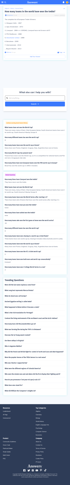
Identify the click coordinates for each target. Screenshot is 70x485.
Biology (38, 418)
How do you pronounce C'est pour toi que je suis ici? (22, 380)
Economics (39, 435)
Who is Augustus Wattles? (13, 346)
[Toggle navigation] (2, 2)
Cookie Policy (39, 458)
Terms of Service (40, 448)
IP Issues (38, 462)
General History (19, 8)
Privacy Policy (40, 452)
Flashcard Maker (8, 448)
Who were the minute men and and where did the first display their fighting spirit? (32, 374)
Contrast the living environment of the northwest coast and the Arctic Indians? (31, 318)
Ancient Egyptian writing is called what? (18, 302)
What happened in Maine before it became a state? (22, 307)
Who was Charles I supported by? (16, 363)
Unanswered (6, 418)
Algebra (38, 411)
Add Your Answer (35, 56)
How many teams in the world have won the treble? (30, 11)
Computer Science (41, 431)
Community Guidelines (9, 441)
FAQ (4, 458)
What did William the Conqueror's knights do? (20, 391)
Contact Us (39, 445)
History (12, 8)
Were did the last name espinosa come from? (20, 285)
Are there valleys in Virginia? (14, 341)
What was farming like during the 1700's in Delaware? (23, 329)
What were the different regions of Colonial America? (23, 368)
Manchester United (12, 38)
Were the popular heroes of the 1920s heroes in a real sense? (25, 357)
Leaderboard (6, 411)
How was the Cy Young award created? (18, 335)
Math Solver (6, 455)
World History (40, 421)
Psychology (39, 428)
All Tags (5, 414)
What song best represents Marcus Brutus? (19, 290)
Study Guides (7, 452)
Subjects (7, 8)
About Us (38, 441)
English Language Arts (42, 425)
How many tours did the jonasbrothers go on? (20, 324)
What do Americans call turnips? (16, 296)
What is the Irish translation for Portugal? (19, 313)
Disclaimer (39, 455)
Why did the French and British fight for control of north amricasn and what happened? (34, 352)
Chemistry (39, 414)
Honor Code (6, 445)
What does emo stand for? (14, 385)
